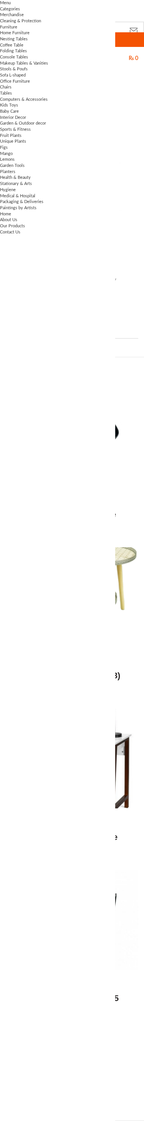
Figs (4, 147)
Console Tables (14, 57)
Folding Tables (13, 51)
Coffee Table (11, 45)
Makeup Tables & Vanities (24, 63)
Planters (7, 172)
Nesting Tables (14, 39)
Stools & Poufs (14, 69)
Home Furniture (15, 33)
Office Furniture (15, 81)
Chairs (6, 87)
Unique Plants (13, 141)
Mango (6, 154)
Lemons (7, 159)
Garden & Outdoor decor (23, 123)
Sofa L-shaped (13, 75)
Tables (6, 93)
